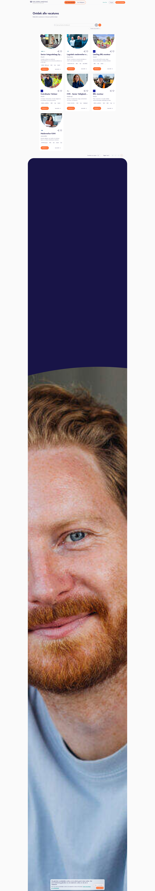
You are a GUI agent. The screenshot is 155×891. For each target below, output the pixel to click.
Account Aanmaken (120, 2)
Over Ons (105, 2)
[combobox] (99, 155)
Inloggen (111, 2)
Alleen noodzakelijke (98, 885)
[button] (61, 51)
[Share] (58, 51)
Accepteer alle (100, 888)
